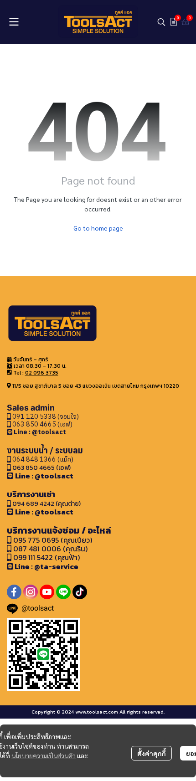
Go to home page (98, 228)
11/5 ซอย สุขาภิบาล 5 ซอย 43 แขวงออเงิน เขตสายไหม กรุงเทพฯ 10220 (95, 386)
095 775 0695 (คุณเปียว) (52, 539)
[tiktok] (79, 592)
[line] (63, 592)
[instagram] (30, 592)
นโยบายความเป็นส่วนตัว (43, 755)
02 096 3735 (41, 373)
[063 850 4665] (10, 431)
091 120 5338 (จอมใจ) (45, 416)
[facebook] (14, 592)
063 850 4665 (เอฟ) (41, 424)
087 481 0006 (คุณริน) (50, 548)
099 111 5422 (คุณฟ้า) (45, 557)
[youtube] (47, 592)
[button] (161, 21)
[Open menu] (14, 22)
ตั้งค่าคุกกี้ (151, 753)
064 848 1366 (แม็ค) (42, 459)
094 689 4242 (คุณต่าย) (46, 503)
